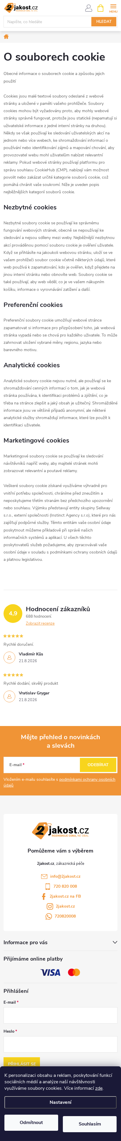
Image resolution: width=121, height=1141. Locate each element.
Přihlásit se (22, 1064)
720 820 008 (65, 886)
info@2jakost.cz (65, 876)
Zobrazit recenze (40, 623)
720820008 (65, 916)
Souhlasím (90, 1124)
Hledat (104, 21)
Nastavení (60, 1102)
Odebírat (98, 765)
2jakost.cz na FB (65, 896)
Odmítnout (31, 1122)
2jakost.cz (65, 906)
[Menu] (113, 8)
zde (98, 1088)
